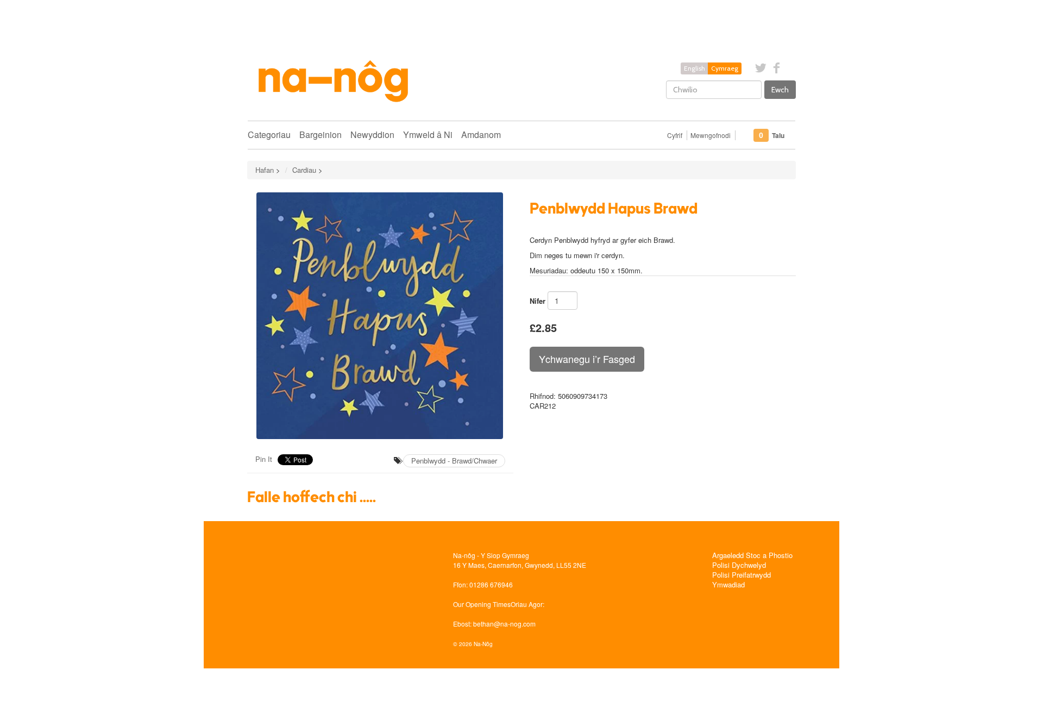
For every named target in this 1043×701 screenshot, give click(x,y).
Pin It (263, 459)
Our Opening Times (482, 604)
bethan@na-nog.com (504, 623)
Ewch (780, 90)
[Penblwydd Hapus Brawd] (380, 315)
